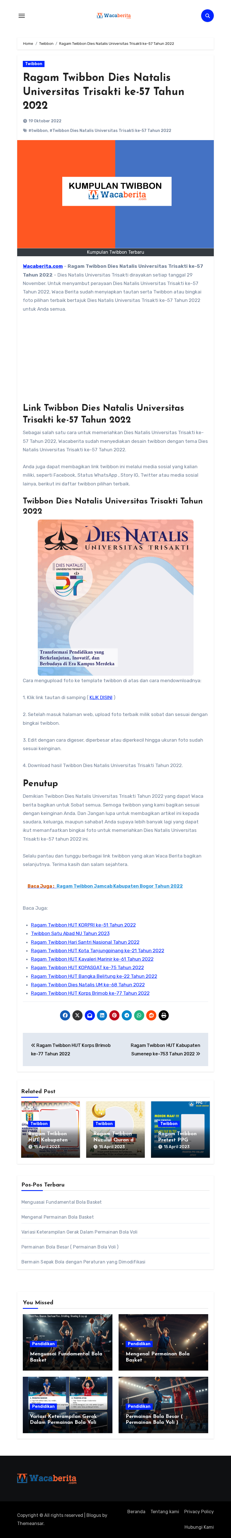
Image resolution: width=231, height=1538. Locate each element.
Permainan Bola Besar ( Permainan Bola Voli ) (70, 1247)
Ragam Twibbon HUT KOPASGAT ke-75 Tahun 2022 (87, 967)
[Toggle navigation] (21, 15)
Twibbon (33, 63)
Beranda (136, 1511)
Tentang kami (164, 1511)
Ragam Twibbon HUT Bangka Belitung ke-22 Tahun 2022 (94, 976)
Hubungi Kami (199, 1527)
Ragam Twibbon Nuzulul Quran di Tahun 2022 (114, 1140)
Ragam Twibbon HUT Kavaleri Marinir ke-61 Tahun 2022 (92, 959)
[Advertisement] (116, 361)
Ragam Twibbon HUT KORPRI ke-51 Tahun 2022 (83, 925)
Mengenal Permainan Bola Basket (57, 1217)
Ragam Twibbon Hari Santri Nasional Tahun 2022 (85, 942)
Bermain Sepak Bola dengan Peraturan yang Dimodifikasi (83, 1262)
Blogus (93, 1515)
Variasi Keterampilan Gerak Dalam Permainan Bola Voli (79, 1232)
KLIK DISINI (101, 697)
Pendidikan (43, 1344)
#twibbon (38, 130)
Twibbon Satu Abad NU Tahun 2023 (70, 933)
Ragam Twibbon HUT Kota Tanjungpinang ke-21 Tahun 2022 (97, 950)
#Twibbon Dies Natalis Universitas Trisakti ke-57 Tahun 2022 (110, 130)
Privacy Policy (199, 1511)
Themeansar (30, 1523)
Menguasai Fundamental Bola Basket (61, 1202)
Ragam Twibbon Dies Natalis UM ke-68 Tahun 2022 (88, 984)
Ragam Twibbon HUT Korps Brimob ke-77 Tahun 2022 (90, 993)
